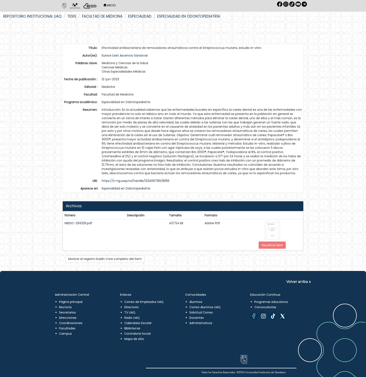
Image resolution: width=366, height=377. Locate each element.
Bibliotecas (132, 328)
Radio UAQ (132, 318)
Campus (65, 333)
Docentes (196, 318)
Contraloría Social (137, 333)
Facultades (67, 328)
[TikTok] (273, 316)
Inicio (111, 5)
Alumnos (195, 302)
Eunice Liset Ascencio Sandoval (125, 55)
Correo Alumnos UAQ (204, 307)
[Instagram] (263, 316)
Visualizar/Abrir (272, 245)
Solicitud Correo (201, 312)
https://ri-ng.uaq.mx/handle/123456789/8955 (135, 181)
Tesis (71, 16)
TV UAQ (129, 312)
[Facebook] (254, 316)
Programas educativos (271, 302)
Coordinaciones (70, 323)
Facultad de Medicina (102, 16)
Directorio (131, 307)
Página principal (70, 302)
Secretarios (67, 312)
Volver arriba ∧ (298, 282)
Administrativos (200, 323)
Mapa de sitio (134, 339)
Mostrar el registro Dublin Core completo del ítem (105, 259)
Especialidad (139, 16)
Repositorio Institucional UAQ (32, 16)
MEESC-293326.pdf (78, 223)
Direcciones (67, 318)
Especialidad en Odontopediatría (188, 16)
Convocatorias (265, 307)
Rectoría (65, 307)
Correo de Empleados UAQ (144, 302)
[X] (282, 316)
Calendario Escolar (138, 323)
